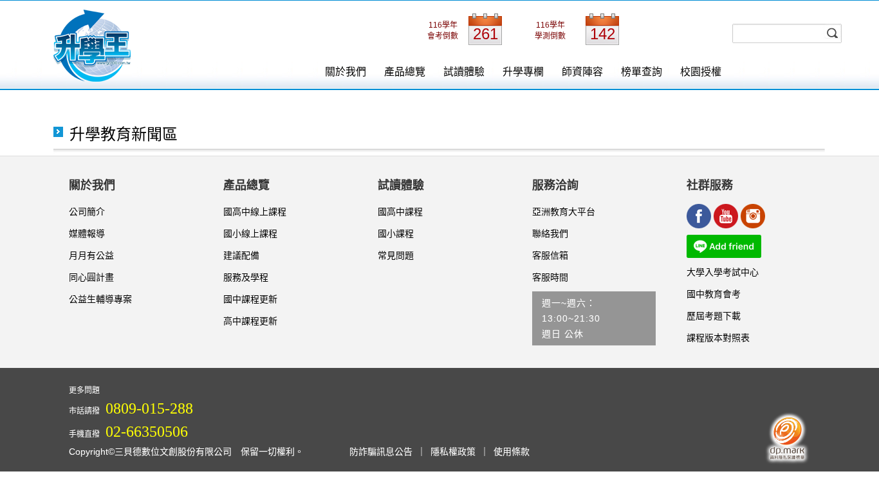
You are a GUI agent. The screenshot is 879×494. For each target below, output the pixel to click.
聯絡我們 (550, 233)
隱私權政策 (453, 451)
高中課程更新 (250, 321)
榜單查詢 (641, 71)
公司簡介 (87, 211)
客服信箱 (550, 255)
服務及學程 (245, 277)
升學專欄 (523, 71)
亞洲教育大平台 (563, 211)
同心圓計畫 (91, 277)
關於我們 (345, 71)
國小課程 (396, 233)
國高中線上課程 (254, 211)
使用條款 (512, 451)
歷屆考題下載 (714, 316)
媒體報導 (87, 233)
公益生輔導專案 (100, 299)
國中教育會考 (714, 294)
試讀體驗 (464, 71)
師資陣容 (582, 71)
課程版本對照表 (718, 338)
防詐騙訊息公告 (380, 451)
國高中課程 (400, 211)
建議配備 (241, 255)
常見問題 (396, 255)
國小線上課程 (250, 233)
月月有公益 (91, 255)
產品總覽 (404, 71)
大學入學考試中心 (723, 272)
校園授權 (700, 71)
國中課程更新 (250, 299)
